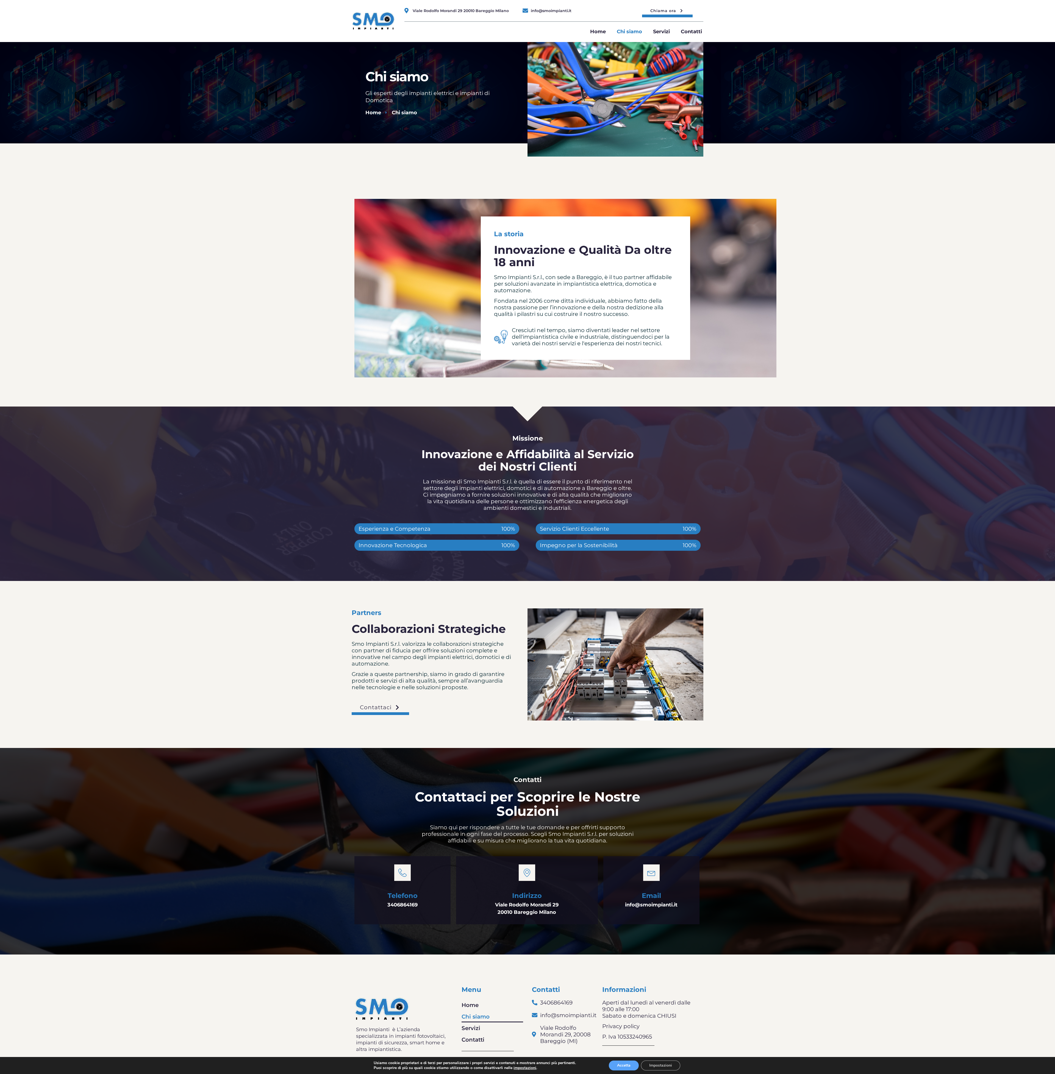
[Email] (651, 872)
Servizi (661, 32)
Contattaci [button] (376, 707)
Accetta (624, 1065)
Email (651, 896)
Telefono (403, 896)
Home (598, 32)
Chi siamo (629, 32)
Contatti (691, 32)
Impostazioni (660, 1065)
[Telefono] (402, 872)
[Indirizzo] (527, 872)
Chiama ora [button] (663, 10)
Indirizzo (527, 896)
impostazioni (524, 1067)
